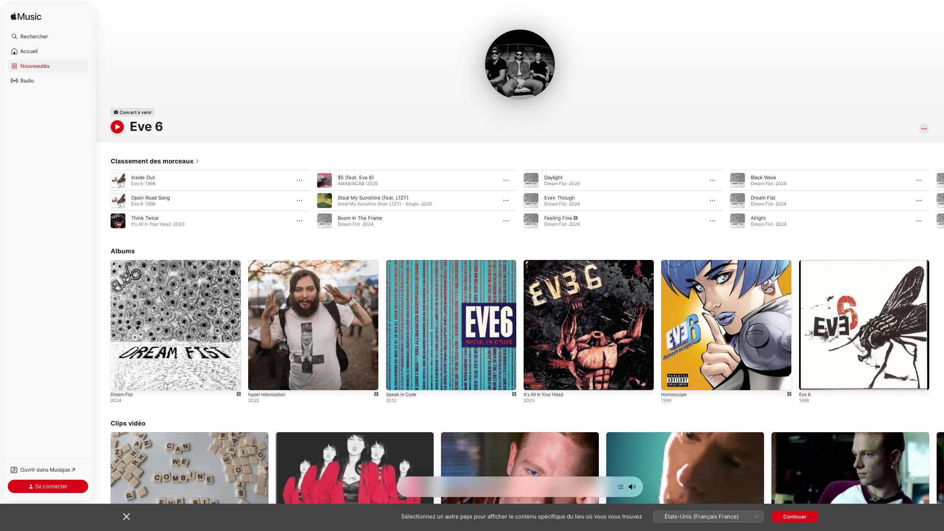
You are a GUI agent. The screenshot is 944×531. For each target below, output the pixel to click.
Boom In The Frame (360, 218)
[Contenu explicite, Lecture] (531, 221)
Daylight (553, 177)
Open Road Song (150, 198)
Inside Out (143, 177)
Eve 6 (805, 263)
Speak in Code (402, 263)
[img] (26, 17)
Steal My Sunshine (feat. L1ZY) (373, 198)
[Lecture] (117, 126)
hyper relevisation (268, 263)
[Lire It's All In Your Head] (532, 380)
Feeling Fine (558, 218)
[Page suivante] (936, 200)
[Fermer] (126, 516)
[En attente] (620, 487)
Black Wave (763, 177)
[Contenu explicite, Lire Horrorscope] (670, 380)
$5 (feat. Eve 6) (356, 177)
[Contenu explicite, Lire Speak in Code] (395, 380)
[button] (48, 36)
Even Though (559, 198)
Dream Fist (763, 198)
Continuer (794, 517)
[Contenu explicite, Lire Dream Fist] (119, 380)
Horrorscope (675, 263)
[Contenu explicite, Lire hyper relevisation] (257, 380)
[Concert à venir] (133, 112)
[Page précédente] (103, 200)
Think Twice (145, 218)
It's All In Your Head (546, 263)
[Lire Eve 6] (808, 380)
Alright (758, 218)
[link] (155, 161)
